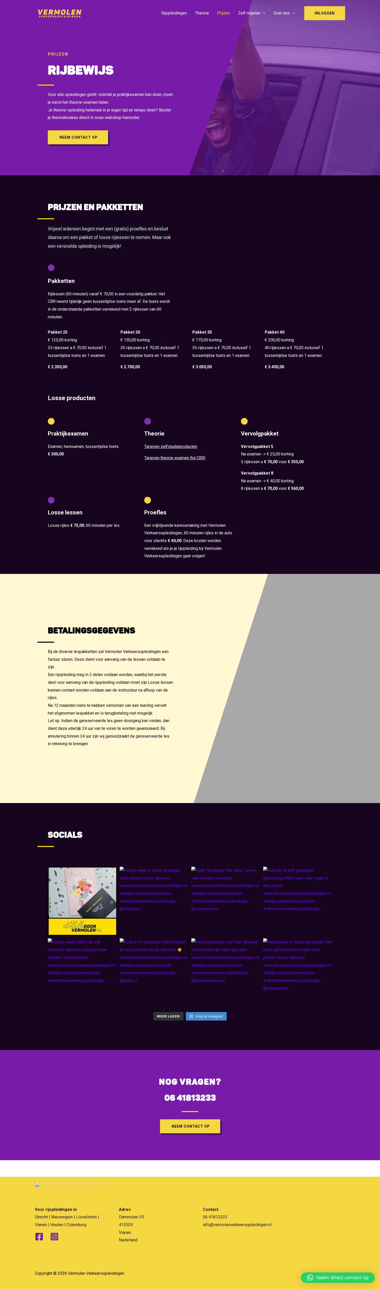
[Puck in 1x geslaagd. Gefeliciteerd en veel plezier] (154, 973)
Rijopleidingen (174, 13)
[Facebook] (39, 1236)
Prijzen (223, 13)
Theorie (202, 13)
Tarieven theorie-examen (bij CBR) (175, 457)
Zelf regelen (249, 13)
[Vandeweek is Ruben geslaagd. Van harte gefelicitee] (297, 973)
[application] (262, 13)
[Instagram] (54, 1236)
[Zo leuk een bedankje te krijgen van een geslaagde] (82, 901)
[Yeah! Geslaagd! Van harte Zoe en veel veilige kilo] (226, 901)
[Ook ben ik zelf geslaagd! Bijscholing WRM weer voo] (297, 901)
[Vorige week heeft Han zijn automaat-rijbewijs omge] (82, 973)
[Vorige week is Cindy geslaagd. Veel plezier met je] (154, 901)
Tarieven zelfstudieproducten (170, 446)
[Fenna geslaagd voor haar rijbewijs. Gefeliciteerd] (226, 973)
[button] (338, 1277)
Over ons (281, 13)
